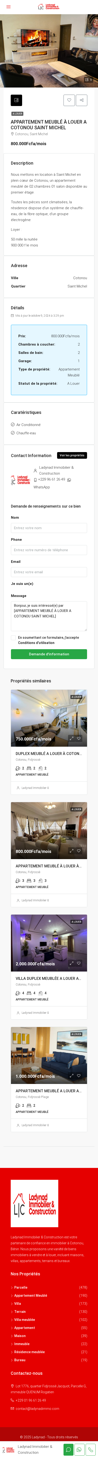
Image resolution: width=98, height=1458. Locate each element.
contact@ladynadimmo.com (37, 1409)
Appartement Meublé (30, 1295)
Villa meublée (24, 1320)
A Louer (17, 113)
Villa (17, 1303)
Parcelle (20, 1287)
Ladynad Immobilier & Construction (43, 788)
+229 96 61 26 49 (51, 479)
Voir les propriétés (72, 455)
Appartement (24, 1328)
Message (18, 596)
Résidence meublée (29, 1352)
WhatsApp (42, 487)
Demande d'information (49, 654)
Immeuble (21, 1344)
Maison (20, 1336)
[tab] (16, 100)
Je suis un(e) (22, 584)
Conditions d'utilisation (36, 643)
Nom (15, 517)
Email (15, 562)
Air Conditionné (28, 425)
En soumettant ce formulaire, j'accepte (48, 640)
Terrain (20, 1312)
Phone (16, 539)
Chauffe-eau (26, 433)
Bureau (19, 1360)
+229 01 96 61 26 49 (31, 1400)
